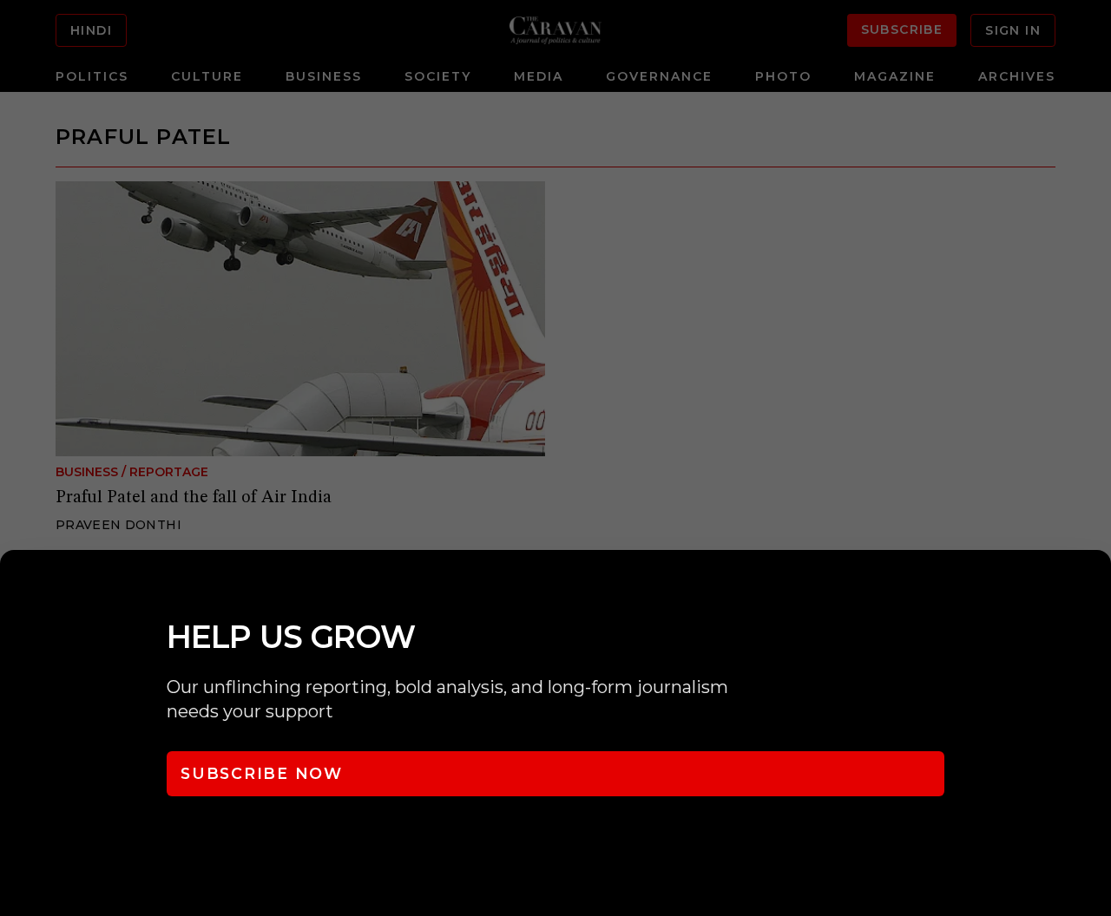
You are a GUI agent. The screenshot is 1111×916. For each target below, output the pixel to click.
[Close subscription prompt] (1093, 586)
